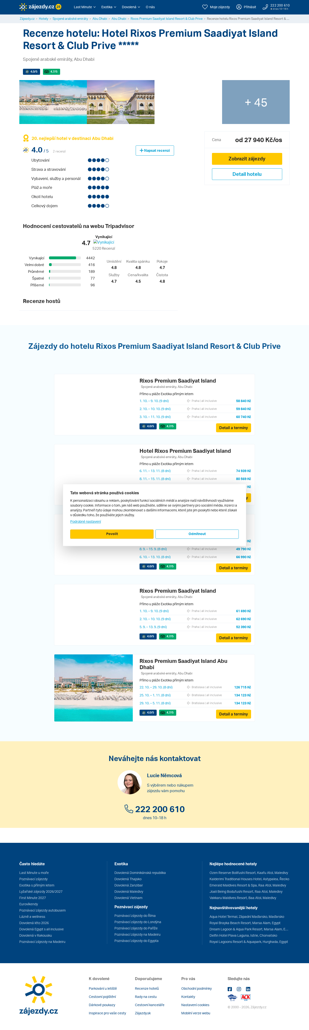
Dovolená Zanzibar (128, 885)
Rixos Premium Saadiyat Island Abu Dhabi (183, 664)
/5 (33, 71)
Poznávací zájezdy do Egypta (136, 941)
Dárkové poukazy (102, 1005)
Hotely (43, 19)
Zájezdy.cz (27, 19)
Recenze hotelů (147, 988)
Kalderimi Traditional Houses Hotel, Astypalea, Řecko (249, 879)
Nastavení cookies (195, 1005)
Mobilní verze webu (195, 1013)
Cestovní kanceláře (149, 1005)
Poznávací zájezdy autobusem (42, 910)
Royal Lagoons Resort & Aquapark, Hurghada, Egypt (249, 942)
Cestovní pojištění (102, 997)
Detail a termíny (233, 427)
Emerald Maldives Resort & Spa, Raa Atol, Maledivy (248, 885)
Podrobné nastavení (85, 521)
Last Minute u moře (34, 873)
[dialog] (154, 515)
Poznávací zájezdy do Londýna (137, 922)
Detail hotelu (247, 174)
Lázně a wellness (32, 916)
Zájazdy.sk (143, 1013)
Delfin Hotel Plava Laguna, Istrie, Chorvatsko (243, 935)
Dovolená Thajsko (127, 879)
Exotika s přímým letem (36, 885)
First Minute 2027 (32, 898)
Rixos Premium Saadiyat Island (178, 380)
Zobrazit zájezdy (247, 159)
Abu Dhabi (99, 19)
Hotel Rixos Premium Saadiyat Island (185, 450)
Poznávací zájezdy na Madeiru (42, 942)
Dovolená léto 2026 (34, 923)
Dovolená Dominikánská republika (140, 873)
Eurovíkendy (28, 904)
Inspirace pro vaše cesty (107, 1013)
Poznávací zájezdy (33, 879)
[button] (84, 7)
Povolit (112, 534)
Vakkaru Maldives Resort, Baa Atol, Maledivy (243, 898)
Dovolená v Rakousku (35, 935)
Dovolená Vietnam (128, 898)
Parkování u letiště (103, 988)
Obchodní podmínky (196, 988)
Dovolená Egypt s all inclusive (41, 929)
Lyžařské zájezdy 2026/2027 (41, 891)
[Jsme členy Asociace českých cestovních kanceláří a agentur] (234, 997)
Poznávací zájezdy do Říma (135, 915)
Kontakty (188, 997)
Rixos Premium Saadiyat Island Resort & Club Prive (167, 19)
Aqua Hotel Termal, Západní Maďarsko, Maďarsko (247, 916)
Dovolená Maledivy (128, 891)
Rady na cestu (146, 997)
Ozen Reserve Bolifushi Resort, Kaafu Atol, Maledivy (249, 873)
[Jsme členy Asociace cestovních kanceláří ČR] (246, 997)
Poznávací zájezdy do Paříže (136, 928)
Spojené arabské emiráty (70, 19)
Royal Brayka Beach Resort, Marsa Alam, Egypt (245, 923)
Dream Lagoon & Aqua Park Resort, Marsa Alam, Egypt (250, 929)
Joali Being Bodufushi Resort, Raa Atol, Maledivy (246, 891)
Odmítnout (197, 534)
